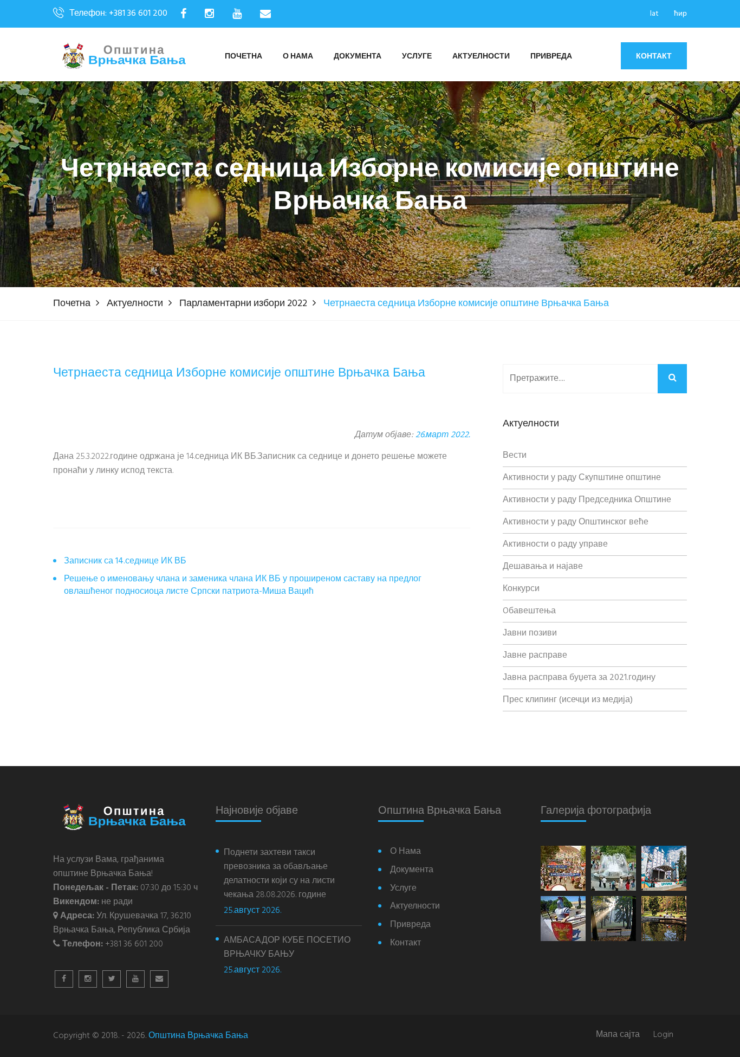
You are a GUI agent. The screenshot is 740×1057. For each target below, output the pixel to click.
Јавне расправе (535, 656)
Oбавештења (529, 611)
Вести (515, 456)
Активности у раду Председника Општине (587, 500)
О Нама (298, 56)
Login (663, 1035)
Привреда (551, 56)
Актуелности (481, 56)
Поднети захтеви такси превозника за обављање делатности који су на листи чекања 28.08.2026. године (279, 874)
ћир (680, 14)
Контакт (654, 55)
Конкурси (521, 589)
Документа (357, 56)
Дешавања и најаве (543, 567)
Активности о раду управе (555, 544)
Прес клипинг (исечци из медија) (568, 700)
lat (654, 14)
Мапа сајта (618, 1035)
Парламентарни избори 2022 (243, 303)
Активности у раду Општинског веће (575, 522)
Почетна (243, 56)
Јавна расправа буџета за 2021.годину (579, 678)
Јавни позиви (530, 633)
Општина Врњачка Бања (198, 1036)
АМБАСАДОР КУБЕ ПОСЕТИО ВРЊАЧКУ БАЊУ (287, 947)
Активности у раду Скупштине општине (582, 478)
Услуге (417, 56)
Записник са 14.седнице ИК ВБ (125, 561)
